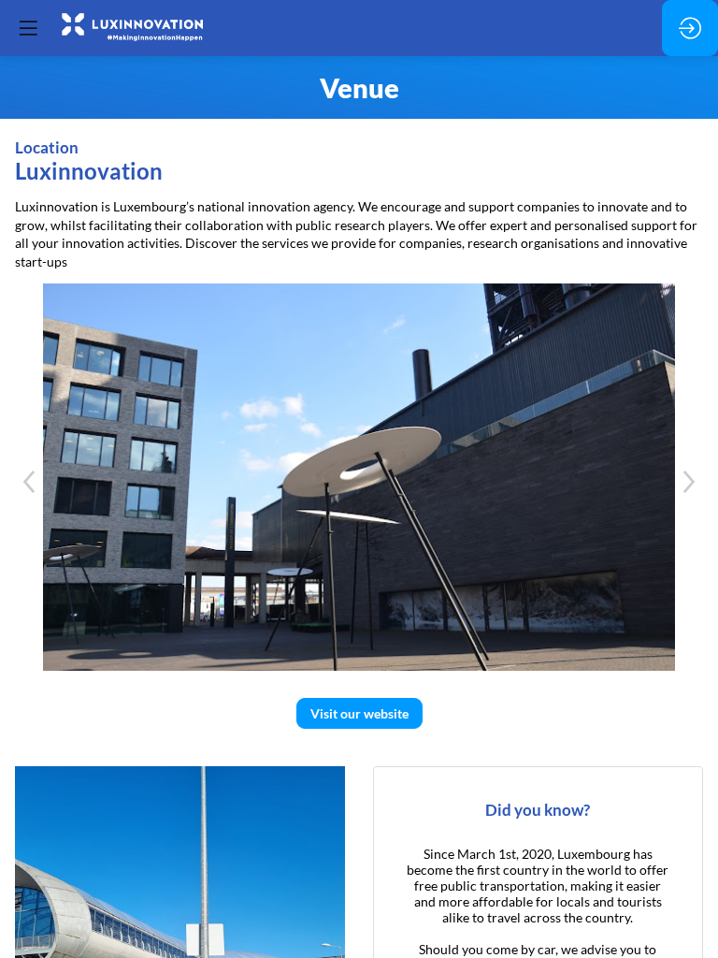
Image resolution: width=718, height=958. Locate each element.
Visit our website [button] (359, 713)
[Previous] (29, 482)
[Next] (689, 482)
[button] (28, 28)
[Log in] (690, 28)
